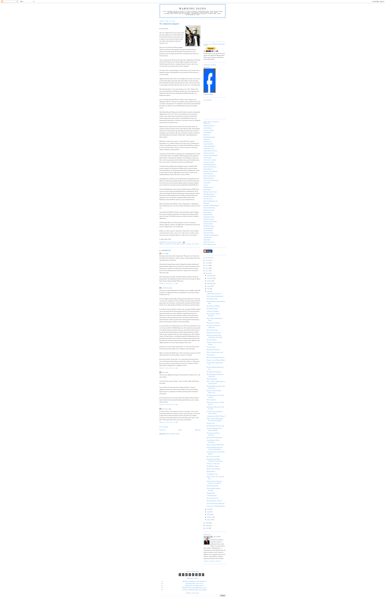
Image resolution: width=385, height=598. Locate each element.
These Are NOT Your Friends (214, 437)
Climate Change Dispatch (210, 155)
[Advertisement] (214, 29)
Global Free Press (208, 173)
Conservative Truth (209, 162)
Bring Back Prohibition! (213, 349)
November (210, 278)
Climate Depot (207, 157)
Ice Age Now (207, 183)
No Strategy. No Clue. (194, 583)
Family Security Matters (210, 167)
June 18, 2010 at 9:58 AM (168, 404)
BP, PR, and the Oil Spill (213, 469)
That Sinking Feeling (212, 486)
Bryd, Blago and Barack (213, 306)
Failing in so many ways (213, 463)
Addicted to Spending (213, 311)
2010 (207, 273)
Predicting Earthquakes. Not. (194, 588)
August (209, 286)
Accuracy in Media (209, 130)
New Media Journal (209, 194)
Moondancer (164, 409)
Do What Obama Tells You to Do (215, 426)
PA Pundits (206, 203)
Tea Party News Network (210, 221)
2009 (207, 523)
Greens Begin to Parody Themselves (213, 441)
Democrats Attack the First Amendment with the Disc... (215, 336)
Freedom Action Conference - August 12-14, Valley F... (215, 482)
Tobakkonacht (207, 237)
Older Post (198, 430)
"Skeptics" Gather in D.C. (195, 585)
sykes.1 (163, 253)
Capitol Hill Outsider (209, 146)
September (210, 283)
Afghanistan (169, 244)
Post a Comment (163, 427)
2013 (207, 265)
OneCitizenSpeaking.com (210, 201)
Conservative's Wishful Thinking (216, 506)
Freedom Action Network (210, 171)
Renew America (208, 212)
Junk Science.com (208, 187)
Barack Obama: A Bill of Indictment (213, 315)
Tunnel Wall (207, 240)
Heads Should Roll (212, 379)
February (209, 517)
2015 (207, 260)
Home (180, 430)
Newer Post (162, 430)
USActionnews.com (209, 242)
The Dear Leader (211, 347)
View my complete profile (212, 561)
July (208, 289)
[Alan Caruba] (210, 92)
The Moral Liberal (208, 228)
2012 (207, 268)
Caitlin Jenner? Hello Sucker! (194, 590)
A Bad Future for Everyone (214, 293)
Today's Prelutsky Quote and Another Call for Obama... (214, 448)
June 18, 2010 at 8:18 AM (168, 368)
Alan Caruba (207, 67)
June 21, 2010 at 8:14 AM (168, 422)
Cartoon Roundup (212, 495)
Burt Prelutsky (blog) (209, 137)
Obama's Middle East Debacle (194, 581)
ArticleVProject (208, 132)
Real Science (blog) (209, 210)
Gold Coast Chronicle (209, 176)
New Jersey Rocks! (212, 340)
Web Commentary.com (210, 244)
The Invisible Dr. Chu (212, 498)
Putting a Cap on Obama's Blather (216, 360)
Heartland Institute (209, 178)
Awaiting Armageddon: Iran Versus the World (214, 429)
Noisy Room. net (208, 199)
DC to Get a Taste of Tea (213, 456)
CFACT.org (207, 139)
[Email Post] (183, 242)
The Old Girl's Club (212, 299)
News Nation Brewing (209, 196)
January (209, 520)
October (209, 281)
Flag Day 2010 (211, 423)
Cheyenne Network (209, 153)
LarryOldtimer (165, 288)
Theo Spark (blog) (208, 233)
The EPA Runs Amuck (213, 466)
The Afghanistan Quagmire (214, 372)
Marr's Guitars (207, 189)
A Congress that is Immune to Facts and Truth (215, 412)
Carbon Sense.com (209, 148)
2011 (207, 271)
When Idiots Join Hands (213, 323)
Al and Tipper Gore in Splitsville (215, 503)
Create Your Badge (208, 94)
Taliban (188, 244)
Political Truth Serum (209, 208)
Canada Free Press (208, 144)
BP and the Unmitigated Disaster (215, 357)
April (208, 512)
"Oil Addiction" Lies (212, 474)
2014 (207, 263)
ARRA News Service (209, 126)
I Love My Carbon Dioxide (211, 180)
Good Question (211, 355)
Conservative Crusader (210, 160)
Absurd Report (207, 128)
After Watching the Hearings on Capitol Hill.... (215, 375)
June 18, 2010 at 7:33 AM (168, 283)
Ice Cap (206, 185)
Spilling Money (211, 471)
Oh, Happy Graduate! (212, 308)
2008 (207, 525)
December (210, 275)
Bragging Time (211, 493)
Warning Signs (192, 8)
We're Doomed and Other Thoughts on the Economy (215, 460)
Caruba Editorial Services (210, 151)
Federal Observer (208, 169)
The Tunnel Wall (208, 230)
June (208, 291)
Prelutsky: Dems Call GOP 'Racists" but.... (214, 391)
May (208, 509)
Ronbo (163, 372)
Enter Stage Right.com (210, 164)
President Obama (179, 244)
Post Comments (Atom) (173, 434)
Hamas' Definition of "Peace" (214, 501)
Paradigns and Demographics (211, 205)
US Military (195, 244)
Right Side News (208, 214)
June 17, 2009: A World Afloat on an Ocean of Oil (216, 382)
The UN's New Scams (212, 330)
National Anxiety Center (210, 192)
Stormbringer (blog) (209, 217)
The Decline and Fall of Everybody (213, 434)
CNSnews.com (207, 141)
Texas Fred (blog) (208, 224)
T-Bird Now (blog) (208, 219)
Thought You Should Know (211, 235)
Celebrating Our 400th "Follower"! (216, 416)
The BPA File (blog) (209, 226)
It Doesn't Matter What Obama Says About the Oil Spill (215, 420)
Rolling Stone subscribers (214, 333)
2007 (207, 528)
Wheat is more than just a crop (215, 352)
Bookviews (207, 135)
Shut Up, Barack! (211, 400)
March (209, 514)
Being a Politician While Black (215, 445)
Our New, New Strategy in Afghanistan (214, 326)
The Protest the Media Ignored (215, 296)
